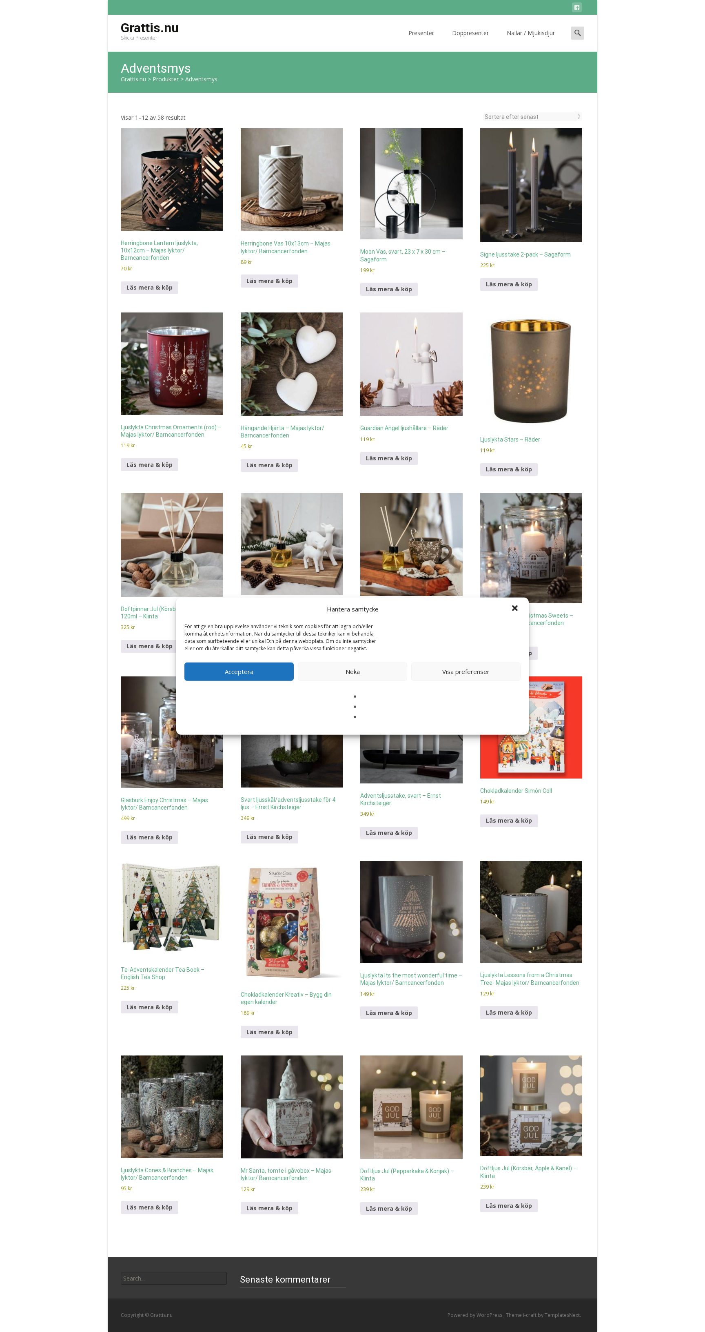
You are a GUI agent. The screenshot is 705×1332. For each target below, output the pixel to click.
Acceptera (239, 671)
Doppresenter (470, 33)
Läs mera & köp (149, 287)
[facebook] (577, 9)
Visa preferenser (466, 671)
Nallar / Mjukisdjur (531, 33)
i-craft (530, 1315)
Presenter (421, 33)
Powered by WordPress (475, 1315)
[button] (516, 609)
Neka (353, 671)
